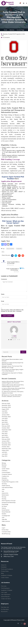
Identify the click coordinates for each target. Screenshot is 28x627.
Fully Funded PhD (10, 248)
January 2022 (5, 441)
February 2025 (6, 403)
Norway (4, 497)
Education (4, 478)
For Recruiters (5, 609)
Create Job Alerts (6, 598)
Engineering (5, 480)
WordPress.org (6, 533)
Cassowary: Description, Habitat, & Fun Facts (13, 392)
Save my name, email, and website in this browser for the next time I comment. (12, 310)
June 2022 (5, 431)
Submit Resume (5, 596)
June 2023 (5, 418)
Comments (4, 279)
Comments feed (6, 531)
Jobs (3, 489)
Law (3, 491)
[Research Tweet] (7, 3)
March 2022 (5, 437)
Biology (4, 463)
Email (2, 301)
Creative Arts (5, 476)
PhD (3, 251)
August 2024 (5, 409)
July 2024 (4, 411)
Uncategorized (6, 515)
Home (5, 30)
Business (12, 30)
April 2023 (5, 422)
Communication (6, 472)
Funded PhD (19, 248)
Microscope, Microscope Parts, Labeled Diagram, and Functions (13, 382)
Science (4, 508)
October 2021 (6, 446)
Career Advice (5, 468)
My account (4, 611)
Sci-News (4, 506)
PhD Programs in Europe (8, 500)
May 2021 (4, 456)
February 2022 (6, 439)
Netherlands (5, 495)
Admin (14, 336)
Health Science (6, 485)
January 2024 (5, 415)
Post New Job (5, 607)
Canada (4, 467)
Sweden (4, 514)
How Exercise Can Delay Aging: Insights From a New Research (12, 370)
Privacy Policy (5, 571)
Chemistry (4, 470)
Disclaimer (4, 567)
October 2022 (6, 428)
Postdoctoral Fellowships (9, 502)
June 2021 (5, 454)
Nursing (4, 498)
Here (16, 179)
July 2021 (4, 452)
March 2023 (5, 424)
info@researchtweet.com (10, 552)
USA (2, 35)
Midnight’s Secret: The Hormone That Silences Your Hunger (12, 366)
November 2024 (6, 407)
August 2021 (5, 450)
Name (2, 294)
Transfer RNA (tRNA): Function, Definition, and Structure (12, 395)
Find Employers (5, 588)
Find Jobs (3, 586)
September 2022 (6, 430)
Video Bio (4, 519)
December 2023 (6, 416)
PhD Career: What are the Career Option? (13, 222)
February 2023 (6, 426)
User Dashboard (5, 594)
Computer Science (7, 474)
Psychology (5, 504)
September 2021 (6, 448)
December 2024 (6, 405)
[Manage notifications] (24, 624)
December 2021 (6, 443)
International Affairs (7, 487)
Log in (3, 528)
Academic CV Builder (6, 575)
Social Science (5, 510)
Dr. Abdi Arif (5, 391)
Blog (2, 573)
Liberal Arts (5, 493)
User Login (4, 592)
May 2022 (4, 433)
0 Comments (6, 37)
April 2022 (5, 435)
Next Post (16, 271)
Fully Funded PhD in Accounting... (13, 262)
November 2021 (6, 445)
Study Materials (6, 512)
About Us (3, 565)
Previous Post (11, 264)
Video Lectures (6, 521)
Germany (4, 483)
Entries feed (5, 530)
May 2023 (4, 420)
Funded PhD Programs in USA (16, 34)
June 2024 (5, 413)
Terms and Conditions (7, 569)
